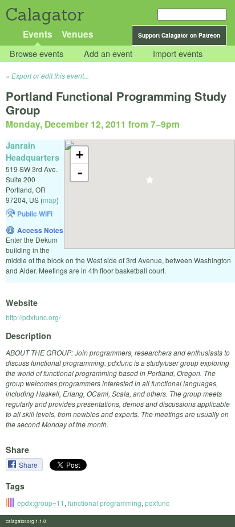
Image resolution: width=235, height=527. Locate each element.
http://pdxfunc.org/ (33, 317)
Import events (177, 54)
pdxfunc (157, 503)
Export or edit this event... (50, 75)
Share (29, 464)
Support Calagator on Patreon (179, 35)
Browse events (36, 54)
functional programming (104, 503)
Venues (78, 33)
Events (37, 33)
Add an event (108, 54)
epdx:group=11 (40, 503)
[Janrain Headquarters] (150, 183)
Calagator (44, 14)
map (49, 200)
